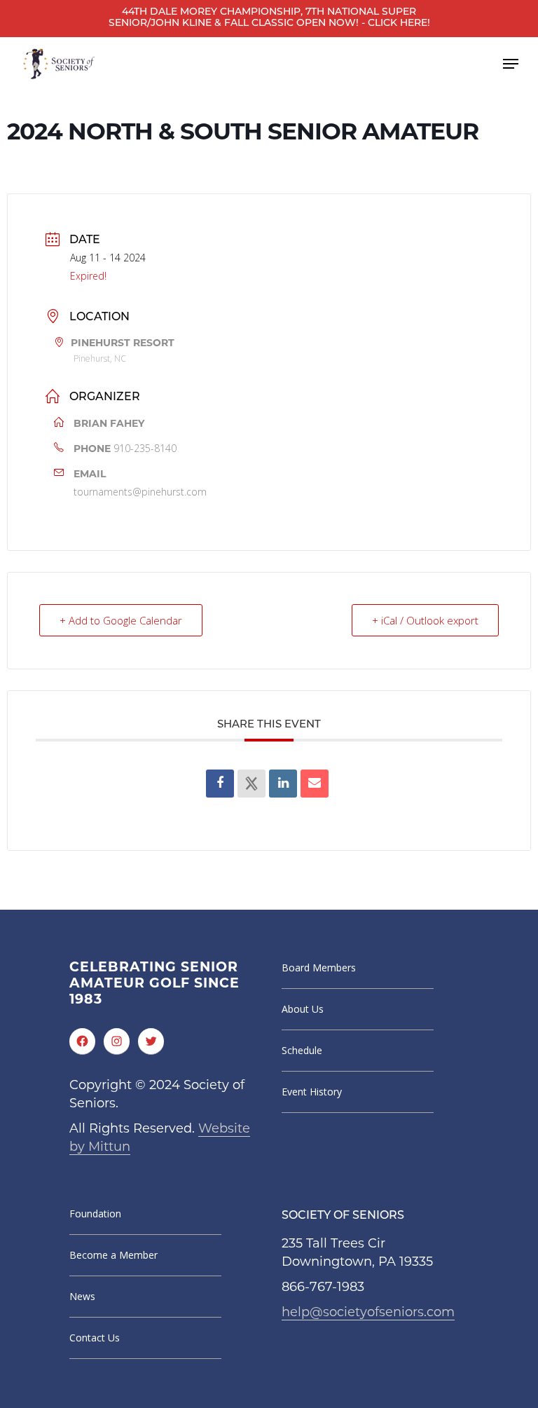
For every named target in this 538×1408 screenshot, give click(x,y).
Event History (312, 1091)
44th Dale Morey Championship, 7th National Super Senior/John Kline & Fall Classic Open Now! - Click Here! (269, 18)
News (82, 1296)
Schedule (302, 1050)
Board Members (319, 967)
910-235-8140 (145, 448)
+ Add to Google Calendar (121, 620)
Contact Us (94, 1337)
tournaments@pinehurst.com (140, 491)
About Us (303, 1009)
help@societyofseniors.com (368, 1312)
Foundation (95, 1213)
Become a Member (113, 1255)
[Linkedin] (283, 784)
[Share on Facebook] (220, 784)
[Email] (315, 784)
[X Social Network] (251, 784)
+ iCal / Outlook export (425, 620)
